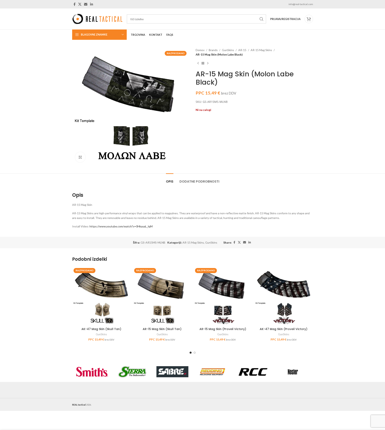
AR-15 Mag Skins (261, 50)
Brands (213, 50)
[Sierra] (132, 372)
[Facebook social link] (74, 4)
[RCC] (253, 372)
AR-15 (242, 50)
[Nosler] (293, 372)
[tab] (169, 179)
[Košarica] (309, 19)
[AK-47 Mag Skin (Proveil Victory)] (283, 296)
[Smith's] (92, 372)
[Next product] (207, 63)
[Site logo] (97, 18)
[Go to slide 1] (191, 353)
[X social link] (80, 4)
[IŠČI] (261, 19)
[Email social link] (86, 4)
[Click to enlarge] (80, 157)
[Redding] (212, 372)
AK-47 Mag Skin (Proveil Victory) (283, 329)
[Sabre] (172, 372)
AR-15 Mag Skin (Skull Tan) (162, 329)
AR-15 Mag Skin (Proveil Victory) (222, 329)
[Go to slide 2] (195, 353)
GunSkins (228, 50)
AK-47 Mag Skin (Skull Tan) (101, 329)
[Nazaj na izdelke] (202, 63)
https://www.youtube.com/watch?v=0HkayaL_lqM (121, 226)
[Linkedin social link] (91, 4)
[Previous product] (198, 63)
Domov (200, 50)
